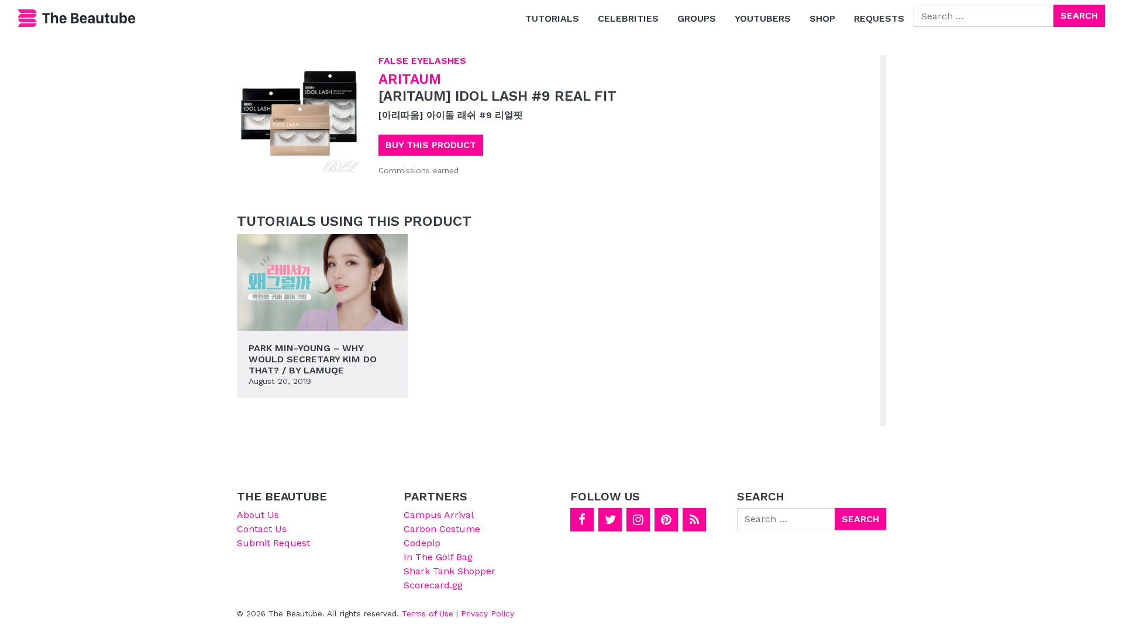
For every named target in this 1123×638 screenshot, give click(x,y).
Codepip (422, 542)
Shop (822, 18)
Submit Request (273, 542)
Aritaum (409, 79)
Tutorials (552, 18)
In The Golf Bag (438, 556)
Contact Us (262, 528)
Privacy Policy (487, 613)
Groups (696, 18)
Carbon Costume (442, 528)
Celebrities (628, 18)
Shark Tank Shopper (449, 571)
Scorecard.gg (433, 585)
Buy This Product (430, 144)
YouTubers (763, 18)
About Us (258, 514)
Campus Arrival (439, 514)
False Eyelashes (422, 60)
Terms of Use (427, 613)
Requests (879, 18)
